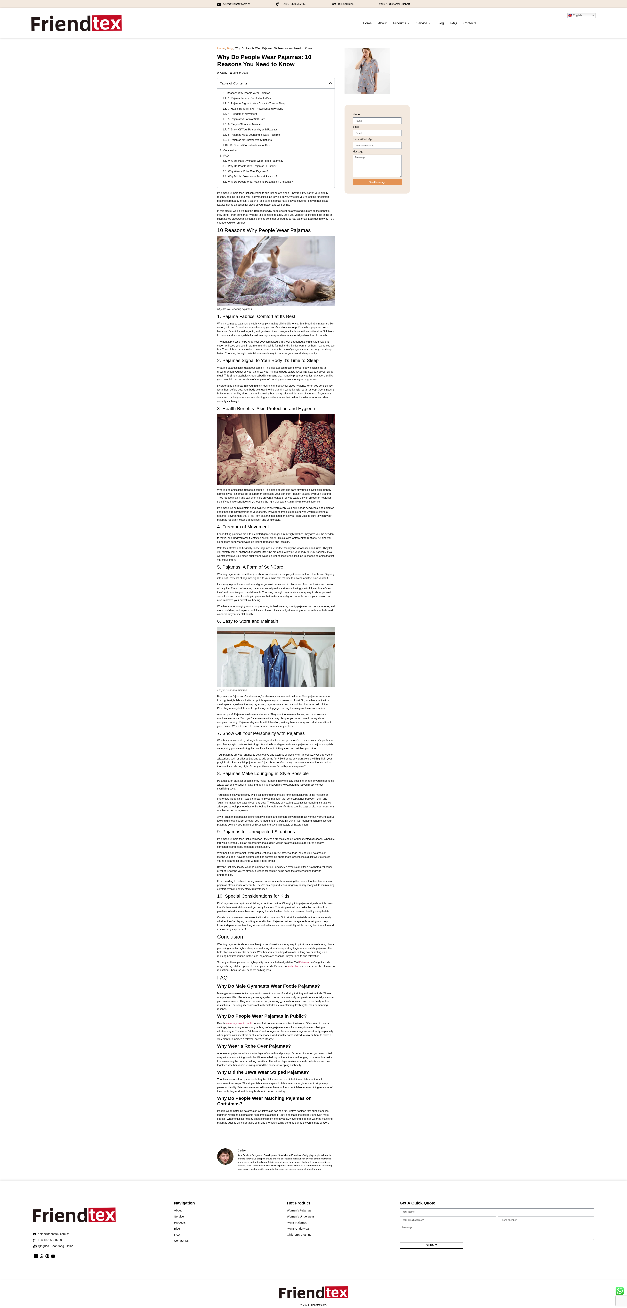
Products (399, 23)
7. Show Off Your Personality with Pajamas (253, 129)
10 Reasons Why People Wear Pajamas (246, 93)
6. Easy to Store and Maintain (245, 124)
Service (421, 23)
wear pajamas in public (239, 1023)
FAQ (453, 23)
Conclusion (230, 150)
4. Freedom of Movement (242, 114)
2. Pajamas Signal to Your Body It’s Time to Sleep (256, 103)
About (382, 23)
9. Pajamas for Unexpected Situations (250, 140)
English (577, 15)
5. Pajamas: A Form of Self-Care (246, 119)
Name (356, 114)
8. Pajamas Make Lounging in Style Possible (254, 134)
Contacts (469, 23)
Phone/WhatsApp (363, 139)
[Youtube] (53, 1256)
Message (358, 151)
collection (293, 966)
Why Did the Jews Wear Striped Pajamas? (252, 176)
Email (356, 127)
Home (367, 23)
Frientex (304, 962)
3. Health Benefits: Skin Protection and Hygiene (255, 108)
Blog (440, 23)
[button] (330, 83)
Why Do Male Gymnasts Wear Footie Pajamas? (255, 160)
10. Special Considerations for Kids (250, 145)
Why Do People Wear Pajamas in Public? (252, 166)
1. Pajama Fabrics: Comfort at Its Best (250, 98)
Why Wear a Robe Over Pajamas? (248, 171)
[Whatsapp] (41, 1256)
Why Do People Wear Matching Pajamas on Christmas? (260, 181)
